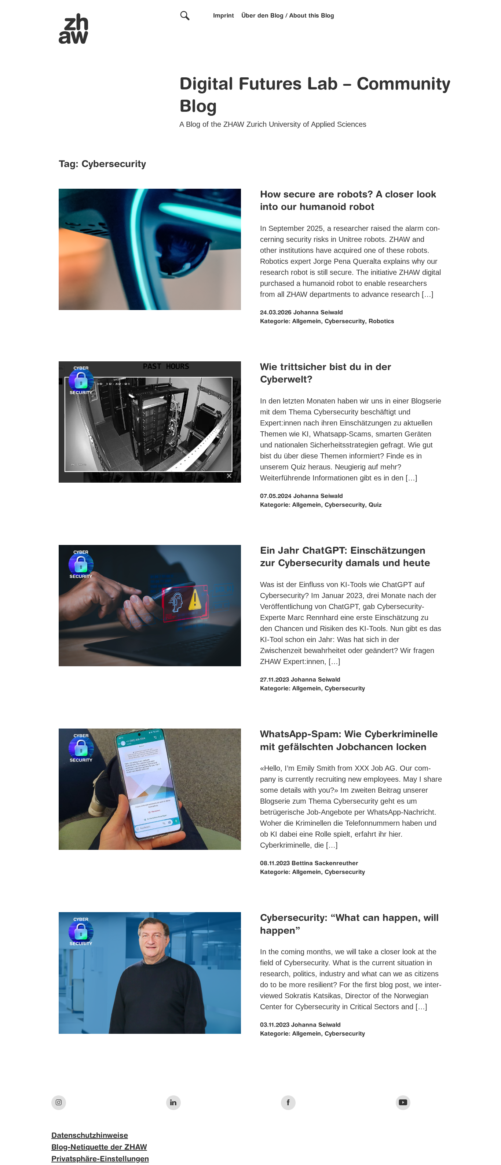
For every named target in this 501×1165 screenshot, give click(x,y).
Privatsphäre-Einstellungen (100, 1159)
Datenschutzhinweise (89, 1136)
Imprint (223, 16)
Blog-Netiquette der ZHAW (99, 1147)
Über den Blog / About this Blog (287, 16)
